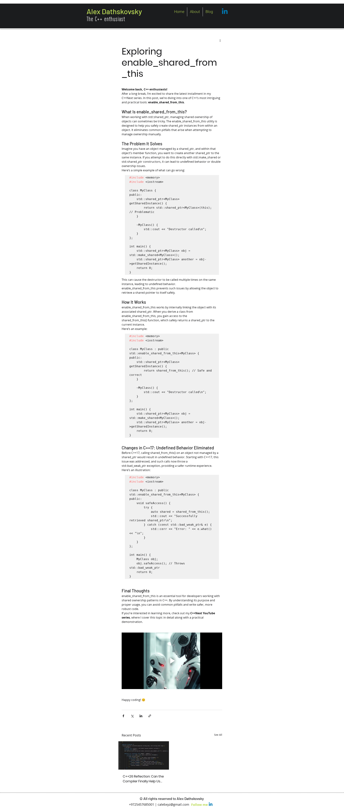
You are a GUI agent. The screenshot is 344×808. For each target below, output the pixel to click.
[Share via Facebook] (123, 716)
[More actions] (220, 40)
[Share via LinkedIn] (141, 716)
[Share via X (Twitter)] (132, 716)
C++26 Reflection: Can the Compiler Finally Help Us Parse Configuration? (143, 779)
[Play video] (172, 661)
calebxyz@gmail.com (173, 804)
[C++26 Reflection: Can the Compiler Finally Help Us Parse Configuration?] (143, 755)
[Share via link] (149, 716)
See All (218, 734)
